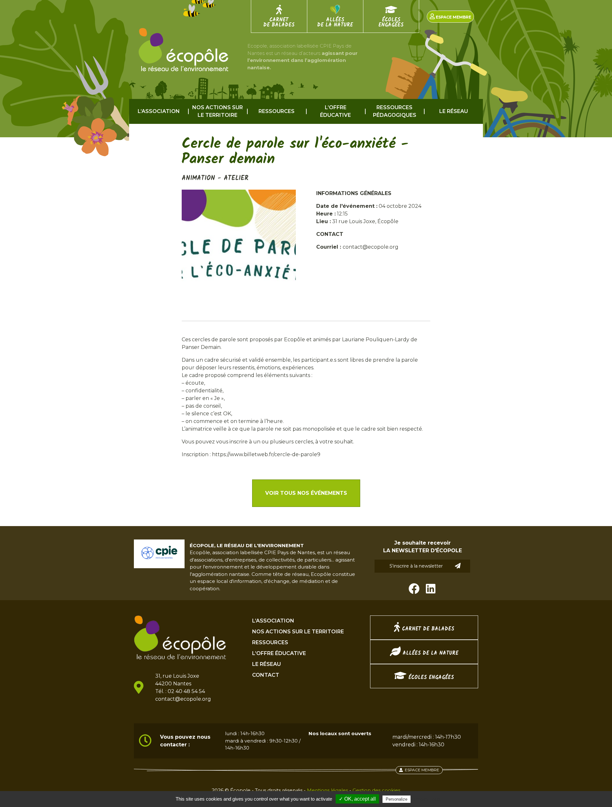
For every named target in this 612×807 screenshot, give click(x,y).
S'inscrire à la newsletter (416, 566)
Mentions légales (327, 790)
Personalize (396, 799)
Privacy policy (427, 799)
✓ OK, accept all (357, 799)
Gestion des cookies (376, 790)
